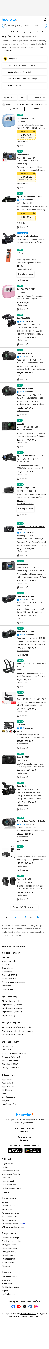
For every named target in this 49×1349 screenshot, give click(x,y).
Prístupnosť (6, 1192)
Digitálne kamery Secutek (12, 1008)
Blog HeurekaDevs (9, 1185)
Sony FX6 (20, 695)
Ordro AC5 (21, 724)
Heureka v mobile (8, 1206)
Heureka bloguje (8, 1181)
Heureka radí (7, 1209)
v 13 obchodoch (23, 375)
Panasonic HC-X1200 (25, 631)
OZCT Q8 (20, 253)
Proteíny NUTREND (9, 975)
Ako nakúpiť (6, 1202)
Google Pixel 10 (8, 989)
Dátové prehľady (8, 1255)
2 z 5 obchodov (22, 183)
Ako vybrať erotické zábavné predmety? (17, 1031)
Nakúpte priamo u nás (10, 1213)
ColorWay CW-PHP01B (26, 118)
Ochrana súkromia (9, 1220)
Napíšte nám (24, 1131)
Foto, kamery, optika (28, 32)
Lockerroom (6, 986)
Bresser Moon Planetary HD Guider (31, 821)
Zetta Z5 (20, 850)
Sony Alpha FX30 (23, 318)
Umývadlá (6, 957)
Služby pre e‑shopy (9, 1244)
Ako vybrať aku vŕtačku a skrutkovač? (16, 1027)
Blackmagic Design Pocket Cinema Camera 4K (31, 528)
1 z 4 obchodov (22, 141)
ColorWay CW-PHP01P (26, 289)
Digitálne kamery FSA (10, 1015)
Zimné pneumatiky (9, 1097)
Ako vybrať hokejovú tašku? (12, 1034)
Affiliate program (8, 1259)
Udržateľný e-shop (9, 1294)
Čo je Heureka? (8, 1163)
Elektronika (15, 32)
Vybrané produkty (10, 1041)
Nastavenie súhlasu (9, 1216)
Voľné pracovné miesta (11, 1174)
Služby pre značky (9, 1252)
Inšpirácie (5, 1290)
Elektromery (7, 971)
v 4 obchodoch (22, 305)
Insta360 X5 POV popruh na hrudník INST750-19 (31, 665)
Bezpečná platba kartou (11, 1223)
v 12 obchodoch (23, 410)
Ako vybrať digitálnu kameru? (29, 236)
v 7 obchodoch (22, 474)
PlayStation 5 (7, 1090)
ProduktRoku (7, 1283)
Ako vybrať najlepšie (12, 1022)
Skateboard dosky (9, 961)
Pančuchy (6, 964)
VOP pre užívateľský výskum (13, 1227)
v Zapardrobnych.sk (24, 269)
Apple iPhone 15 (8, 1079)
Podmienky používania (10, 1170)
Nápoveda (6, 1266)
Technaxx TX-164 (24, 879)
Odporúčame (8, 1075)
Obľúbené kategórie (11, 952)
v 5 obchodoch (22, 340)
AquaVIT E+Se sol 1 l (10, 1060)
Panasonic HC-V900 (25, 388)
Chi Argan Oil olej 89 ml (10, 1067)
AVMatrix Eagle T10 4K (26, 487)
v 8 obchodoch (22, 442)
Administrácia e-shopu (10, 1237)
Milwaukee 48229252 (10, 1064)
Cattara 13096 (7, 1046)
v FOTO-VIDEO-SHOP (25, 503)
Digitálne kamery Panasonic (12, 1005)
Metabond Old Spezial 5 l (11, 1057)
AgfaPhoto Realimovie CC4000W (30, 455)
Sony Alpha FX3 (23, 154)
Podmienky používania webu (29, 1316)
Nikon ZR (20, 423)
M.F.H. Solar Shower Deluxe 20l (14, 1053)
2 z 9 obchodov (22, 223)
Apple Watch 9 (7, 1083)
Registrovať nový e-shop (11, 1241)
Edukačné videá (8, 1262)
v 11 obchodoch (23, 650)
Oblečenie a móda (9, 1104)
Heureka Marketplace (10, 1248)
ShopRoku (6, 1280)
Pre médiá (6, 1177)
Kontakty (5, 1167)
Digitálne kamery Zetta (11, 1001)
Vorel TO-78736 (8, 1050)
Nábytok (5, 1101)
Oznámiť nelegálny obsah (11, 1188)
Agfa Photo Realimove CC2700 (29, 196)
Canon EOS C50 (23, 757)
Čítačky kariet (7, 968)
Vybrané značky (9, 996)
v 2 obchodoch (22, 682)
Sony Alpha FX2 (23, 564)
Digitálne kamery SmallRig (12, 1012)
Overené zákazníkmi (9, 1276)
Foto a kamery (42, 32)
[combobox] (24, 25)
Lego (4, 1094)
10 (38, 917)
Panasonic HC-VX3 (24, 353)
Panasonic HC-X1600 (25, 596)
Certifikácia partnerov (10, 1287)
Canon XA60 (22, 786)
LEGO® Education (9, 978)
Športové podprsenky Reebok (13, 982)
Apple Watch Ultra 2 (9, 1086)
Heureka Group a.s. (28, 1313)
